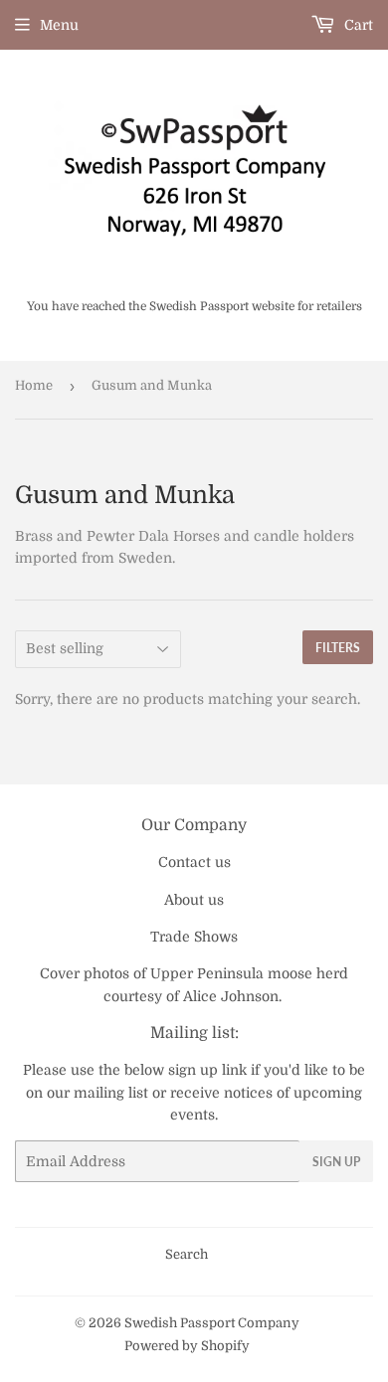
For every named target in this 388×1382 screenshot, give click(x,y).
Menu (59, 25)
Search (186, 1254)
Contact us (194, 862)
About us (194, 900)
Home (34, 385)
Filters (337, 647)
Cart (356, 25)
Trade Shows (194, 937)
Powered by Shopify (187, 1345)
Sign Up (336, 1161)
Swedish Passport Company (211, 1322)
